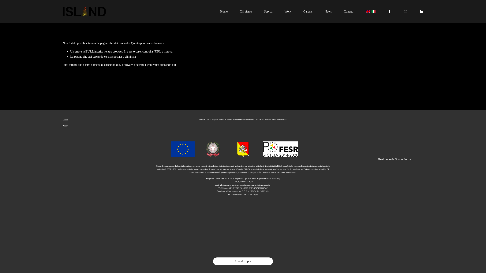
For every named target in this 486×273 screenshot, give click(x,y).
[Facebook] (389, 11)
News (328, 11)
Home (224, 11)
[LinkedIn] (421, 11)
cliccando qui (112, 64)
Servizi (268, 11)
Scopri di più (243, 261)
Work (288, 11)
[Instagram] (405, 11)
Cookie (65, 119)
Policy (65, 126)
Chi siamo (246, 11)
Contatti (348, 11)
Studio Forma (403, 159)
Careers (307, 11)
